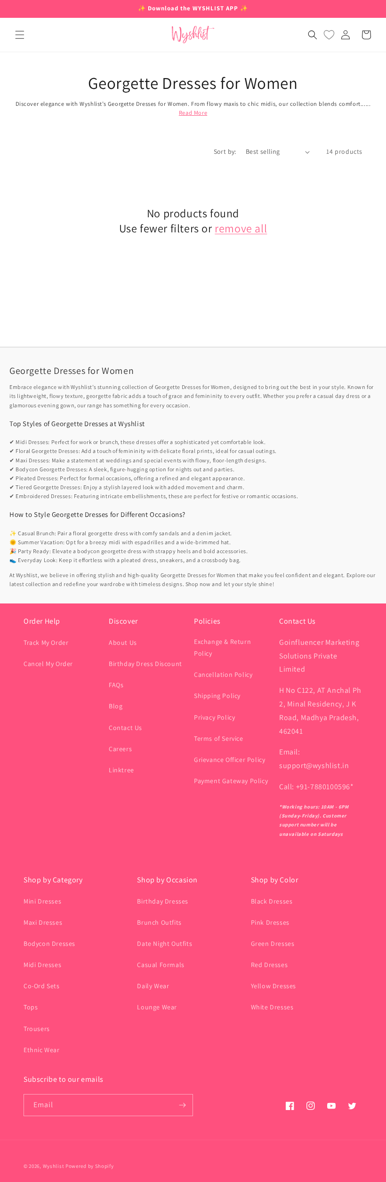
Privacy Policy (214, 717)
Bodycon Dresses (49, 943)
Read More (193, 113)
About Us (123, 642)
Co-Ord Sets (42, 986)
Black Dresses (272, 901)
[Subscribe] (182, 1105)
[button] (19, 34)
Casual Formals (160, 964)
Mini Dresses (42, 901)
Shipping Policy (217, 695)
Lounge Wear (157, 1007)
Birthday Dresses (162, 901)
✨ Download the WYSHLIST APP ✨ (193, 8)
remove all (241, 228)
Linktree (121, 770)
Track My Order (46, 642)
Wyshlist (53, 1166)
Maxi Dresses (43, 922)
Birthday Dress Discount (145, 663)
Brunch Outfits (159, 922)
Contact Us (125, 727)
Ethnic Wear (42, 1050)
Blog (115, 706)
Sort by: (225, 151)
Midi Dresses (42, 964)
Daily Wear (153, 986)
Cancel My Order (48, 663)
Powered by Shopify (89, 1166)
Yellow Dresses (273, 986)
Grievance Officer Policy (229, 759)
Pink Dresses (270, 922)
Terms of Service (218, 738)
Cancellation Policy (223, 674)
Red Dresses (269, 964)
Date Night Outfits (164, 943)
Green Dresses (273, 943)
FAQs (116, 685)
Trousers (37, 1028)
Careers (120, 749)
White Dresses (272, 1007)
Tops (31, 1007)
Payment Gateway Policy (231, 781)
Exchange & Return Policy (222, 647)
